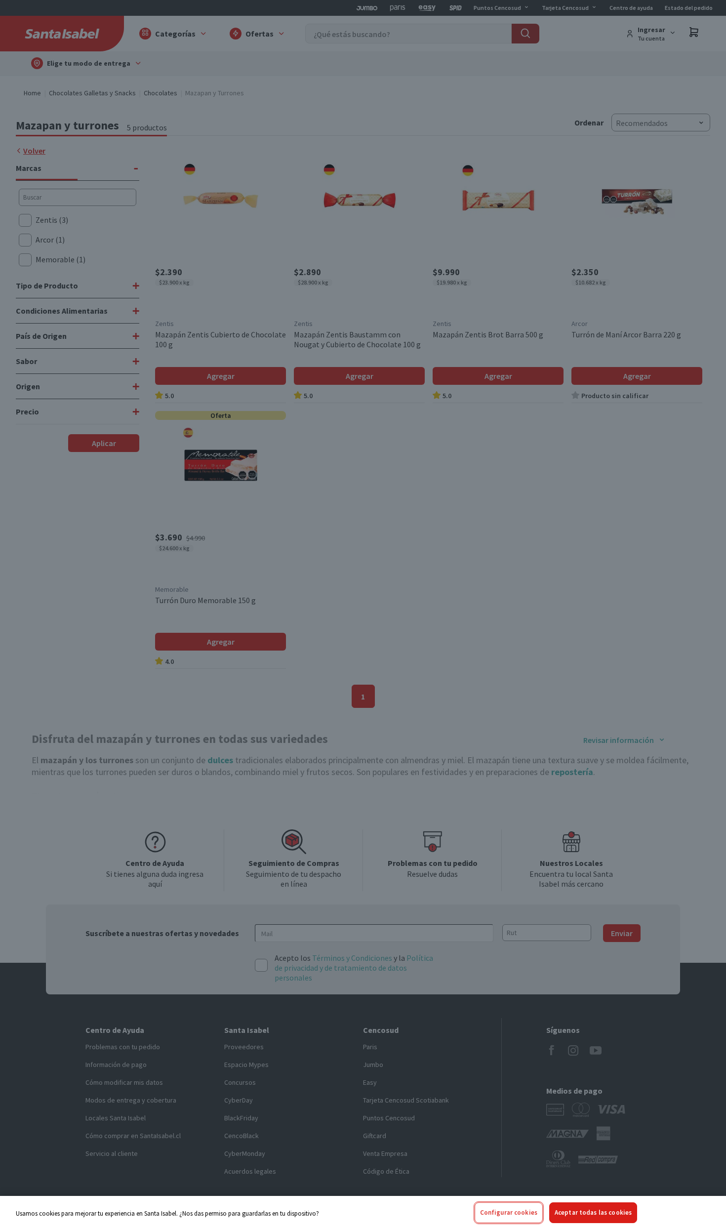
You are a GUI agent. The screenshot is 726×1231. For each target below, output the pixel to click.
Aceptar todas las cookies (593, 1212)
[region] (363, 1213)
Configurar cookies (508, 1212)
